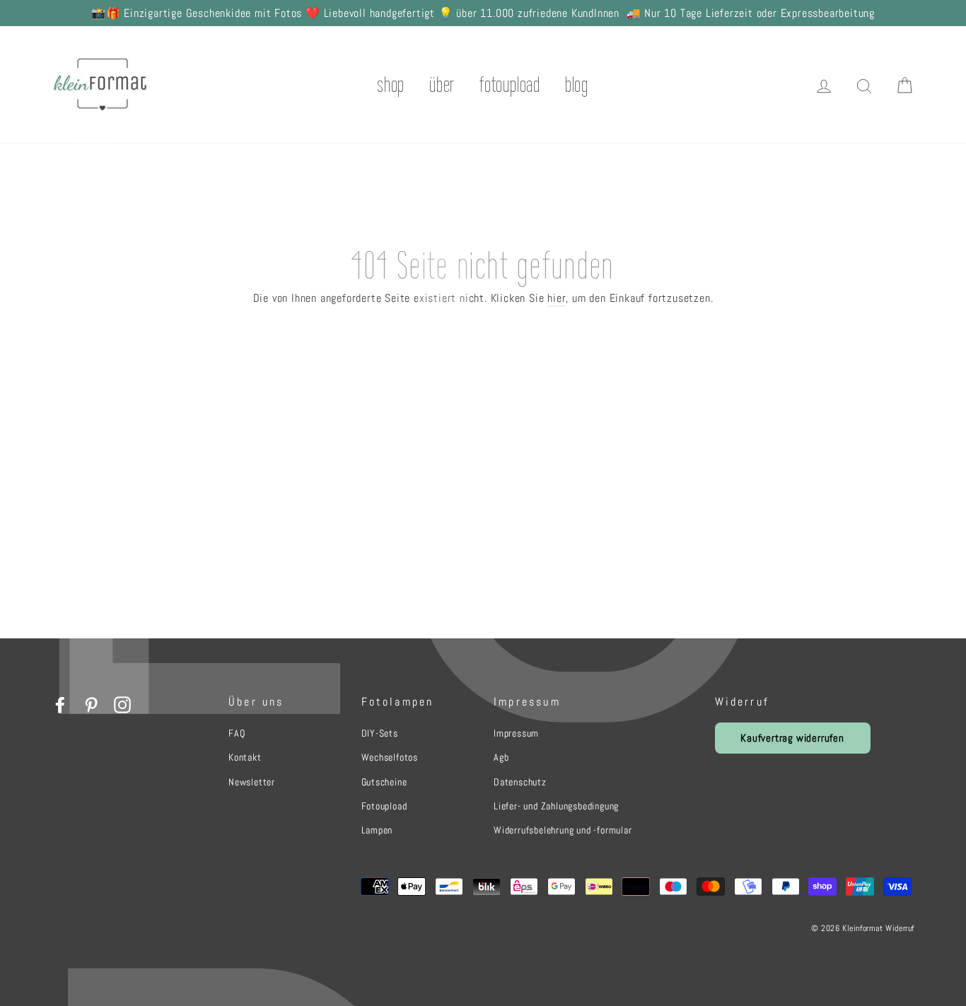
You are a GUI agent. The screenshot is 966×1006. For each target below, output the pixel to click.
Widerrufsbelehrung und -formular (563, 830)
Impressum (516, 733)
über (442, 84)
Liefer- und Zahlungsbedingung (556, 806)
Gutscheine (384, 782)
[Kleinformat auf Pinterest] (91, 704)
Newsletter (251, 782)
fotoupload (509, 84)
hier (556, 298)
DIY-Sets (379, 733)
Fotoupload (384, 806)
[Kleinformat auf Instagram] (122, 704)
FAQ (236, 733)
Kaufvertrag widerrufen (792, 737)
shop (391, 84)
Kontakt (245, 757)
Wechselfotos (390, 757)
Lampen (377, 830)
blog (576, 84)
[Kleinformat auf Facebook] (60, 704)
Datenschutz (520, 782)
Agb (501, 757)
